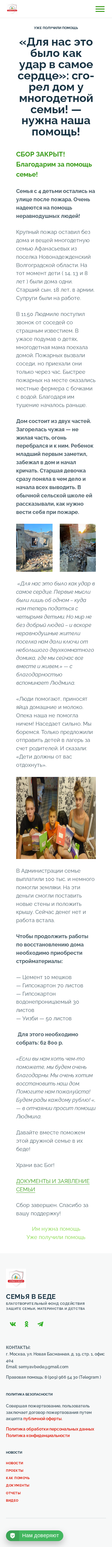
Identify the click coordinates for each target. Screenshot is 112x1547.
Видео (12, 1501)
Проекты (15, 1471)
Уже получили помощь (56, 28)
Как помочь (18, 1478)
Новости (14, 1463)
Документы (18, 1485)
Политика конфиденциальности (38, 1435)
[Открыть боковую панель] (100, 9)
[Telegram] (40, 1324)
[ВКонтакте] (13, 1324)
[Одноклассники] (26, 1324)
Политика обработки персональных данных (50, 1429)
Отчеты (13, 1493)
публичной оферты (42, 1418)
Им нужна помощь (56, 1229)
